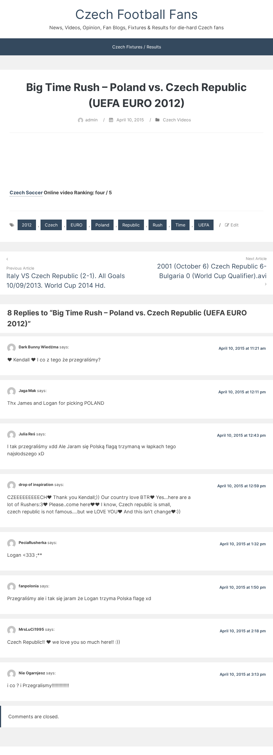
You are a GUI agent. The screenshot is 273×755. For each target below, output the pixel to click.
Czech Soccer (26, 192)
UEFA (203, 225)
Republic (131, 225)
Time (180, 225)
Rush (157, 225)
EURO (76, 225)
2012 (27, 225)
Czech (51, 225)
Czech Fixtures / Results (136, 46)
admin (91, 119)
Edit (235, 225)
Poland (102, 225)
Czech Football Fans (136, 14)
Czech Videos (177, 119)
